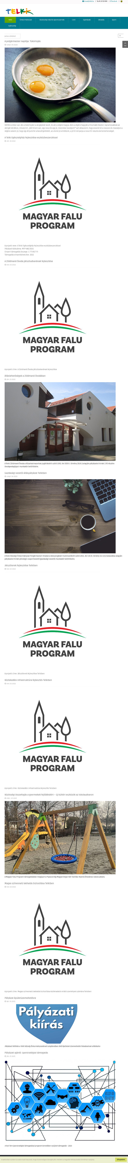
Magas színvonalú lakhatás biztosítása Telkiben (29, 883)
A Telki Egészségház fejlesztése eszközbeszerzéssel (31, 137)
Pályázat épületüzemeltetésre (20, 998)
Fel (125, 46)
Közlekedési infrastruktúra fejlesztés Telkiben (28, 680)
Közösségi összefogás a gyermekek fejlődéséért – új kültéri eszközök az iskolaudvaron (49, 794)
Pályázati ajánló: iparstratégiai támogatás (26, 1052)
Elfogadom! (121, 1160)
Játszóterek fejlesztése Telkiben (21, 565)
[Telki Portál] (19, 10)
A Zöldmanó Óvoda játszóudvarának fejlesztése (29, 261)
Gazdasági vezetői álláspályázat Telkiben (26, 473)
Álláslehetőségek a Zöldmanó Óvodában (25, 376)
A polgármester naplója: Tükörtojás (23, 41)
